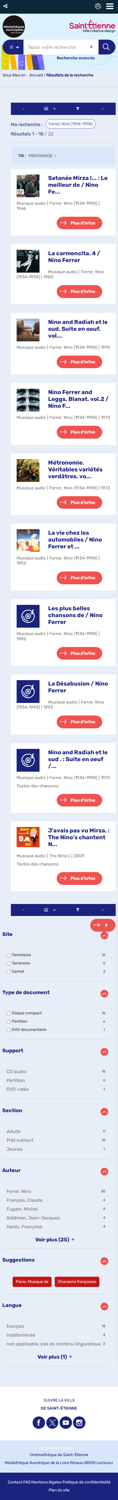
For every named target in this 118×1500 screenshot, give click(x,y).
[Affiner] (77, 109)
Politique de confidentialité (86, 1482)
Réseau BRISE (83, 1462)
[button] (6, 6)
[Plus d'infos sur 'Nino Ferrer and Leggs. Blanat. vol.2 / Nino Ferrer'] (28, 400)
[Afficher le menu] (110, 6)
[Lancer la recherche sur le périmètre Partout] (107, 47)
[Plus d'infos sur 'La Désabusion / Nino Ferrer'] (28, 691)
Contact (15, 1482)
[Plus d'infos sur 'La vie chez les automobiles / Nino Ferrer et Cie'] (28, 540)
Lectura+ (105, 1462)
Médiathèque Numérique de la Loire (37, 1462)
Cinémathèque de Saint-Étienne (59, 1454)
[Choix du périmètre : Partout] (13, 47)
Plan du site (59, 1490)
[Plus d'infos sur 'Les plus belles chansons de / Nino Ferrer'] (28, 616)
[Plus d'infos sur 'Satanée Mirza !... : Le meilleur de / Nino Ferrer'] (28, 186)
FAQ (26, 1482)
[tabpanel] (59, 735)
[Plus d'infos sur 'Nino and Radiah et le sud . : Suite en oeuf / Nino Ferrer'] (28, 760)
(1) (53, 1357)
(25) (52, 1240)
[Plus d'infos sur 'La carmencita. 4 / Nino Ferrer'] (28, 261)
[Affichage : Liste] (50, 109)
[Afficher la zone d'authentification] (99, 7)
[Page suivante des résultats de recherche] (103, 109)
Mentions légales (46, 1482)
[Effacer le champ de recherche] (92, 47)
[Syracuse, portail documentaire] (14, 26)
